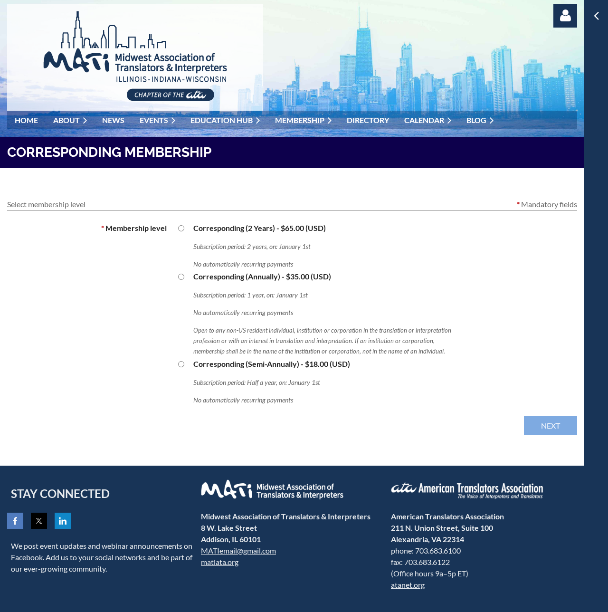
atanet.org (408, 584)
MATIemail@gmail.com (238, 550)
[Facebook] (15, 521)
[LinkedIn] (63, 521)
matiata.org (219, 561)
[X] (39, 521)
